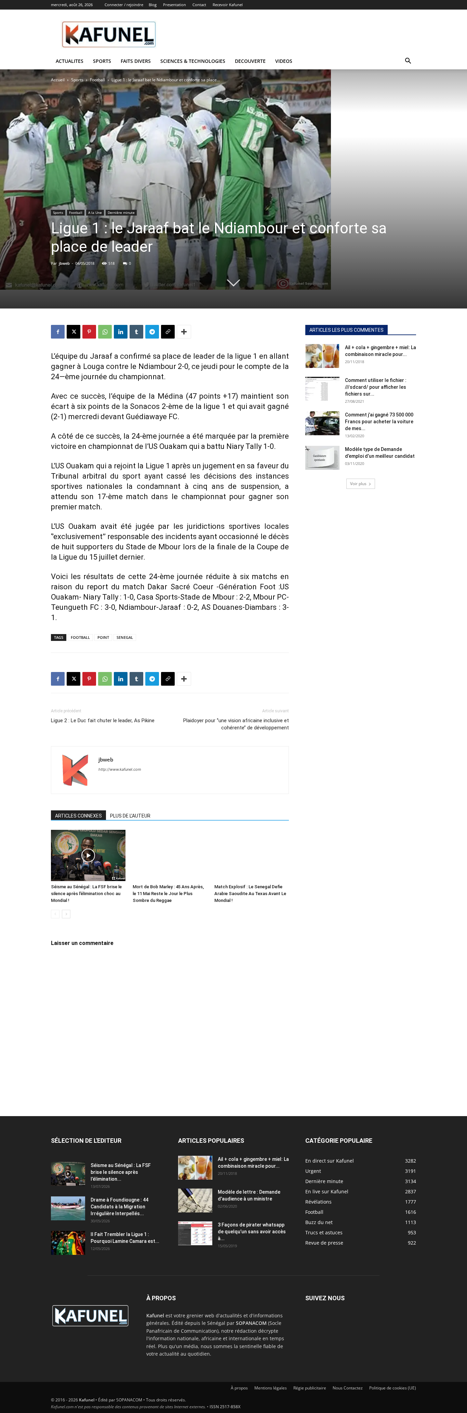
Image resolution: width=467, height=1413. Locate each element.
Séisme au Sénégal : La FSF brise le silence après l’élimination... (121, 1172)
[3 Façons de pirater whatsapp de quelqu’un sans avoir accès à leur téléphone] (195, 1233)
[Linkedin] (121, 332)
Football (97, 80)
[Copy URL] (168, 332)
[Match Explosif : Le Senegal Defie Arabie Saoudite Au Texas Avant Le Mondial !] (251, 855)
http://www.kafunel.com (119, 769)
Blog (153, 4)
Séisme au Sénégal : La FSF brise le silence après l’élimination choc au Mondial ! (86, 893)
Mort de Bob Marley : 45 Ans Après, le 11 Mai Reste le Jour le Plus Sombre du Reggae (168, 893)
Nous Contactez (348, 1388)
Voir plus (358, 483)
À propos (239, 1388)
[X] (73, 332)
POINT (103, 637)
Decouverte (250, 61)
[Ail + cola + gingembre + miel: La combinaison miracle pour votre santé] (322, 356)
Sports (102, 61)
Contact (199, 4)
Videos (283, 61)
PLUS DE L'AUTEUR (130, 816)
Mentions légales (270, 1388)
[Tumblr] (136, 332)
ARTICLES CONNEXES (78, 816)
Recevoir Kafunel (228, 4)
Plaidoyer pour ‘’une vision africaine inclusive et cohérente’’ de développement (236, 724)
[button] (408, 61)
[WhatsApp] (105, 332)
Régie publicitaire (309, 1388)
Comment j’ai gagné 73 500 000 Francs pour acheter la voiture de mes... (379, 421)
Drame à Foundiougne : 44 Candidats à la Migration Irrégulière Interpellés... (119, 1206)
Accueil (58, 80)
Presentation (174, 4)
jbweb (64, 263)
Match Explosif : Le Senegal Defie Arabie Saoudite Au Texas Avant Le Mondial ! (250, 893)
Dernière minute (121, 212)
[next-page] (66, 914)
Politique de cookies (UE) (392, 1388)
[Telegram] (152, 332)
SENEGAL (125, 637)
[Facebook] (58, 332)
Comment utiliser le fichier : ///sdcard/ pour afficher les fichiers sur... (375, 387)
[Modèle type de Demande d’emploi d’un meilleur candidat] (322, 458)
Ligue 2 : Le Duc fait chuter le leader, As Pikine (103, 720)
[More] (184, 332)
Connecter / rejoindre (124, 4)
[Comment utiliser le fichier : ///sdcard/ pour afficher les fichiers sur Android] (322, 389)
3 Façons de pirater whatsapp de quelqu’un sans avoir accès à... (252, 1231)
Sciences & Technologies (192, 61)
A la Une (95, 212)
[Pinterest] (89, 332)
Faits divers (136, 61)
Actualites (69, 61)
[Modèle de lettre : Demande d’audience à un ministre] (195, 1200)
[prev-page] (55, 914)
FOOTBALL (80, 637)
